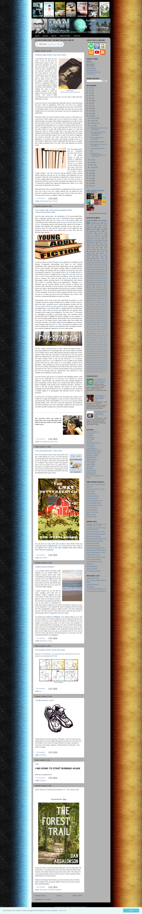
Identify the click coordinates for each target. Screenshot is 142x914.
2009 (90, 183)
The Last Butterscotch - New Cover (48, 451)
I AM (37, 764)
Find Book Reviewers (93, 545)
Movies (88, 260)
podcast (100, 233)
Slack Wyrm (90, 586)
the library (94, 368)
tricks (92, 369)
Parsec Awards (103, 284)
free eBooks (102, 295)
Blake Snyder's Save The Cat (96, 531)
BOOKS (45, 36)
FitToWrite (43, 755)
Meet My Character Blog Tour (94, 327)
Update (101, 244)
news (102, 229)
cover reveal (98, 293)
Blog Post (104, 304)
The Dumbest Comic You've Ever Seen (50, 650)
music (94, 260)
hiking (93, 273)
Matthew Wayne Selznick (94, 452)
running (93, 366)
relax (104, 364)
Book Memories (91, 68)
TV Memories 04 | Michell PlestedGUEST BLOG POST (100, 398)
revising (103, 264)
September (93, 123)
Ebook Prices (95, 313)
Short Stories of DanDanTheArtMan (51, 889)
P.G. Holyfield (91, 463)
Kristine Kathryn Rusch (94, 450)
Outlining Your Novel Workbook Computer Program (96, 528)
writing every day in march (95, 236)
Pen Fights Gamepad (95, 286)
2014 (90, 170)
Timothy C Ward (91, 470)
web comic (90, 275)
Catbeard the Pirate (93, 578)
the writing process (94, 231)
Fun (96, 317)
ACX (100, 275)
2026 (90, 88)
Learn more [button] (62, 910)
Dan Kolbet (90, 433)
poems (102, 251)
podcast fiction (91, 246)
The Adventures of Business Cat (96, 589)
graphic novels (97, 355)
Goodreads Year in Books (93, 318)
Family (96, 315)
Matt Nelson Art (91, 474)
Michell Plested (97, 282)
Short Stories (91, 63)
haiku (104, 355)
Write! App (102, 344)
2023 (90, 95)
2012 (90, 175)
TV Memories (91, 74)
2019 (90, 105)
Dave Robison (101, 311)
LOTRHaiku (99, 262)
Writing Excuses (91, 517)
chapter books (103, 349)
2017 (90, 111)
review (88, 366)
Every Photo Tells (92, 267)
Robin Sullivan (91, 464)
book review (102, 227)
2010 (90, 180)
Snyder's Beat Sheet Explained (96, 534)
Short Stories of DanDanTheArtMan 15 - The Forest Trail (57, 790)
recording (99, 364)
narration (93, 229)
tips (87, 369)
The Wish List (101, 340)
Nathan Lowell (91, 461)
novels (97, 360)
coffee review (101, 351)
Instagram (95, 324)
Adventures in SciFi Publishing (96, 484)
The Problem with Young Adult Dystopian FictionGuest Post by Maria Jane (53, 211)
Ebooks (55, 201)
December (93, 118)
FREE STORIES (65, 36)
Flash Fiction (90, 317)
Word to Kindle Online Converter (96, 550)
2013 (90, 173)
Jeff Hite (89, 441)
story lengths (97, 298)
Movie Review (101, 258)
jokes (100, 357)
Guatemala (104, 318)
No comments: (41, 198)
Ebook (88, 313)
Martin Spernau (101, 326)
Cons (106, 309)
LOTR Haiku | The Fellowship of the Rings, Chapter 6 (100, 380)
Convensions (92, 311)
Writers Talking (91, 514)
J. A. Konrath (90, 439)
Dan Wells (90, 435)
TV (106, 337)
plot (87, 362)
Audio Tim (90, 487)
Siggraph (89, 335)
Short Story (95, 289)
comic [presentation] (52, 654)
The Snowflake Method (94, 559)
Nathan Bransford (92, 459)
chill (89, 351)
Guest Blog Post (45, 441)
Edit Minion (90, 564)
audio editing (98, 348)
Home (59, 896)
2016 (90, 113)
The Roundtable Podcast (94, 505)
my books (102, 220)
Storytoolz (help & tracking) (95, 541)
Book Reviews (91, 66)
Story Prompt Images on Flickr (96, 552)
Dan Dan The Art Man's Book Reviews (97, 225)
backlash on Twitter (55, 324)
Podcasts (89, 269)
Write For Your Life (92, 512)
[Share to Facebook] (55, 198)
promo (93, 364)
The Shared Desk (92, 507)
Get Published (102, 317)
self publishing (101, 273)
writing (50, 641)
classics (105, 291)
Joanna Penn (91, 444)
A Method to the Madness (95, 302)
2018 (90, 108)
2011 (90, 178)
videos (97, 369)
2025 (90, 90)
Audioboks (97, 304)
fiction (101, 353)
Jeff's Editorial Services (94, 443)
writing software (99, 371)
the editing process (92, 266)
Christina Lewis (99, 309)
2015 (90, 116)
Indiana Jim (89, 322)
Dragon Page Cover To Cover (96, 489)
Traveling (89, 342)
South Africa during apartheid (53, 306)
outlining (103, 360)
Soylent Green (90, 337)
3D (96, 275)
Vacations (89, 271)
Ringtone (105, 329)
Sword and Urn (99, 337)
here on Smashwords (50, 546)
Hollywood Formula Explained (96, 557)
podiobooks (102, 362)
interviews (94, 357)
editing (94, 295)
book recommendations (97, 240)
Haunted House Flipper (94, 320)
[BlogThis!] (51, 198)
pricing (88, 364)
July (91, 160)
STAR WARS (96, 288)
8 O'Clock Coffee (103, 300)
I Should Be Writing (92, 496)
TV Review (91, 338)
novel (92, 360)
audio (90, 348)
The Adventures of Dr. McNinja (96, 591)
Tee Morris (90, 468)
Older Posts (77, 896)
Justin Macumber (92, 448)
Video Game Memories (94, 72)
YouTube (105, 346)
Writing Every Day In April (94, 291)
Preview (98, 329)
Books (50, 201)
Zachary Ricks (91, 472)
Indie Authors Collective (99, 322)
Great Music (90, 262)
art (41, 691)
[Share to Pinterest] (56, 198)
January (93, 167)
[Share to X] (53, 198)
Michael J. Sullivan (92, 455)
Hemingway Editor (92, 566)
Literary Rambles (92, 568)
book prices (95, 349)
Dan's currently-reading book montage (95, 191)
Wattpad (103, 289)
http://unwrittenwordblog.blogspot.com (70, 92)
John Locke (92, 326)
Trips (95, 342)
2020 (90, 103)
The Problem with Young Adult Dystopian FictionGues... (97, 133)
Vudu (64, 312)
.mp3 (64, 799)
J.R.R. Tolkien (103, 324)
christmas (90, 258)
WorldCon (96, 344)
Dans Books (43, 557)
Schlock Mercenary (92, 584)
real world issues (66, 401)
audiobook (96, 271)
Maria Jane (54, 441)
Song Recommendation (99, 335)
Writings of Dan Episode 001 (94, 346)
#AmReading (44, 201)
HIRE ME (77, 36)
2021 (90, 100)
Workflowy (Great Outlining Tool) (97, 538)
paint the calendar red (95, 235)
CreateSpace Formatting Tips (96, 548)
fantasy (95, 353)
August (92, 125)
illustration (89, 297)
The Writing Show (92, 510)
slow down (99, 366)
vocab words (104, 369)
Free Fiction (96, 280)
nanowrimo (92, 251)
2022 (90, 98)
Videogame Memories (94, 238)
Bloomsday (91, 306)
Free (89, 280)
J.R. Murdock (91, 446)
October (93, 120)
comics (90, 293)
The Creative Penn (92, 498)
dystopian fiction (63, 378)
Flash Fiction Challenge (100, 278)
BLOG (37, 36)
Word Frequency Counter (94, 561)
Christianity (91, 309)
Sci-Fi (91, 331)
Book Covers (103, 242)
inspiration (43, 780)
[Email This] (49, 198)
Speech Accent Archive (94, 536)
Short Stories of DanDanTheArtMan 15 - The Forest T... (98, 155)
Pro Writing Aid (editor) (93, 571)
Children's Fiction (103, 307)
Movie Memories (92, 70)
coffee (94, 351)
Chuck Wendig (97, 277)
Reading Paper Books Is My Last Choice (50, 55)
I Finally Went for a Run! (44, 700)
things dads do (101, 368)
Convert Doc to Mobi (93, 543)
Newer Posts (40, 896)
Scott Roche (90, 466)
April (91, 162)
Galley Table (90, 491)
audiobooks (95, 223)
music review (100, 358)
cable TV (72, 312)
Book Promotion (101, 306)
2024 (90, 93)
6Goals (103, 266)
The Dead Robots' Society (95, 500)
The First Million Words (94, 503)
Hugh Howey (90, 437)
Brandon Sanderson (91, 307)
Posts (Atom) (47, 899)
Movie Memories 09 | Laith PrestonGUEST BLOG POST (101, 414)
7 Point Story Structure (93, 555)
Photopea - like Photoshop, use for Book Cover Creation (96, 524)
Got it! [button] (131, 910)
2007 (90, 186)
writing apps (91, 371)
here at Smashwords (42, 884)
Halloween (102, 267)
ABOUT (53, 36)
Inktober (89, 324)
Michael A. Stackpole (93, 454)
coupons (89, 353)
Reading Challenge (99, 269)
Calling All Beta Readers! (44, 567)
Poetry (92, 244)
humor (88, 357)
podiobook (96, 264)
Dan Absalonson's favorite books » (98, 213)
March (92, 165)
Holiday (103, 320)
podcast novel (94, 362)
